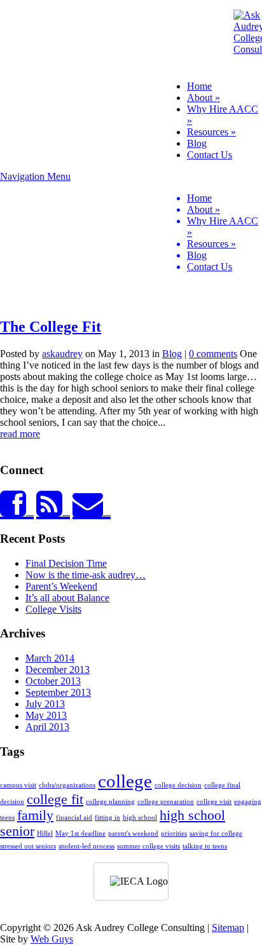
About (203, 97)
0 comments (213, 353)
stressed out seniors (28, 846)
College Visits (53, 609)
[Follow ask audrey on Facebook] (17, 511)
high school (140, 817)
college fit (55, 799)
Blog (197, 143)
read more (20, 433)
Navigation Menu (129, 221)
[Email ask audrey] (91, 511)
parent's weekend (133, 833)
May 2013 (46, 715)
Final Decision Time (66, 563)
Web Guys (52, 939)
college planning (110, 801)
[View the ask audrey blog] (53, 511)
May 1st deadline (80, 833)
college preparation (165, 801)
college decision (178, 785)
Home (199, 86)
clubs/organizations (67, 785)
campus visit (18, 785)
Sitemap (228, 927)
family (35, 815)
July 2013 (45, 703)
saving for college (216, 833)
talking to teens (205, 846)
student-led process (86, 846)
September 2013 (58, 692)
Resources (211, 131)
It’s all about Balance (67, 597)
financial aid (74, 817)
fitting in (107, 817)
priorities (174, 833)
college (125, 781)
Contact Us (209, 154)
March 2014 (49, 658)
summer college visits (148, 846)
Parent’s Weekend (61, 586)
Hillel (45, 833)
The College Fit (50, 326)
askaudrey (62, 353)
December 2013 (57, 669)
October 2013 (53, 681)
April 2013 (47, 726)
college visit (214, 801)
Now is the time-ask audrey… (85, 574)
